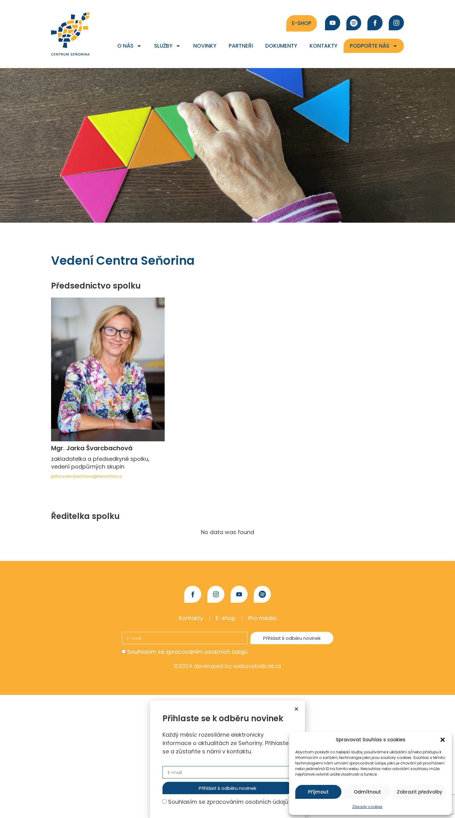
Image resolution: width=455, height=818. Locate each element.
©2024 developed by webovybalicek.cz (227, 666)
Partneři (241, 45)
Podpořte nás (369, 45)
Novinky (204, 45)
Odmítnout (367, 792)
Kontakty (323, 45)
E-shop (226, 618)
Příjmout (318, 792)
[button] (443, 740)
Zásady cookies (367, 806)
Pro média (262, 618)
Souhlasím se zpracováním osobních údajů (187, 652)
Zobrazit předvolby (419, 792)
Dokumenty (281, 45)
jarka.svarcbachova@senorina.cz (86, 476)
